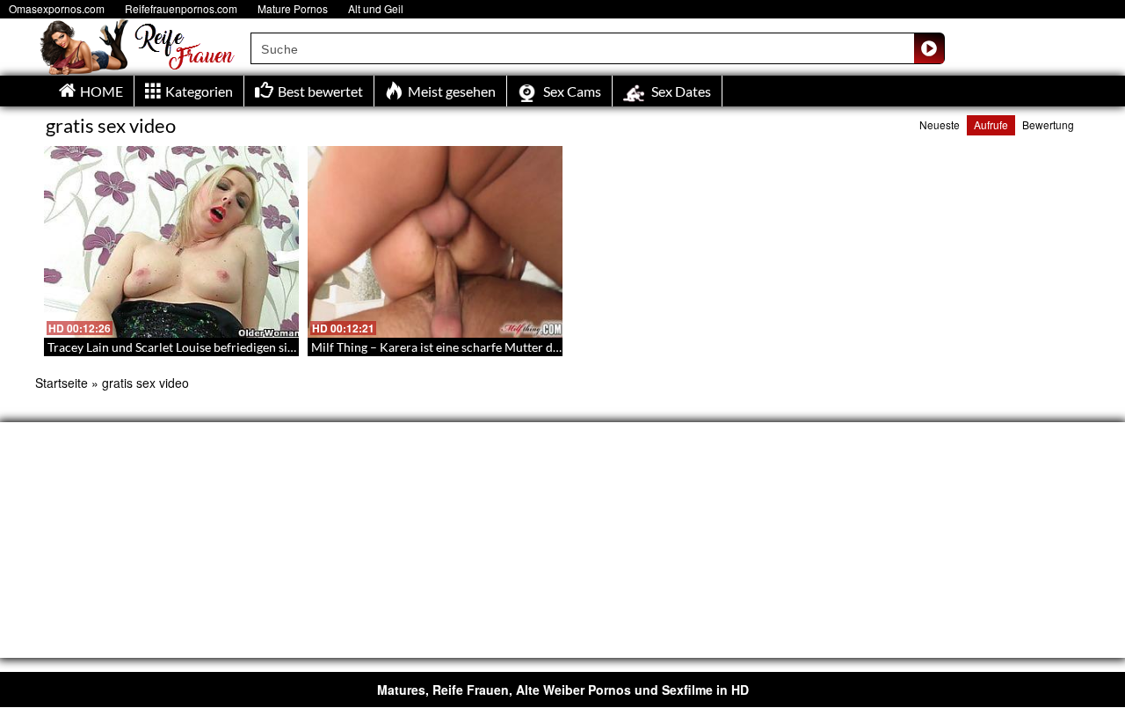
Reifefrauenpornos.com (181, 8)
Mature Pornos (293, 8)
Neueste (939, 124)
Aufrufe (991, 124)
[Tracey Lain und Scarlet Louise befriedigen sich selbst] (171, 242)
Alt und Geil (375, 8)
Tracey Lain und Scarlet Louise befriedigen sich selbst (191, 346)
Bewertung (1048, 124)
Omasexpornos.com (57, 8)
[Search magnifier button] (929, 48)
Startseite (61, 382)
